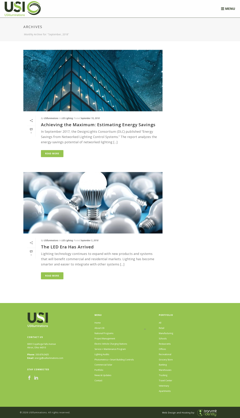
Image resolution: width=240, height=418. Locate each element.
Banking (163, 364)
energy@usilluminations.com (49, 358)
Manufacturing (166, 333)
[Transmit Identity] (206, 412)
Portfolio (99, 369)
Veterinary (164, 385)
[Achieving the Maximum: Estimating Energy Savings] (93, 80)
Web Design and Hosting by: (178, 412)
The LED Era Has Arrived (67, 247)
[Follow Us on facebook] (29, 378)
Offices (162, 349)
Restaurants (165, 343)
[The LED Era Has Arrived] (93, 202)
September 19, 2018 (90, 118)
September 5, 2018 (89, 240)
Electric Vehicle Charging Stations (111, 343)
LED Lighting (67, 118)
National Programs (104, 333)
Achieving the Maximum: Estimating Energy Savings (98, 124)
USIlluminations (51, 118)
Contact (98, 380)
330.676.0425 (42, 354)
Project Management (105, 338)
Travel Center (165, 380)
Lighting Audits (102, 354)
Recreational (165, 354)
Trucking (163, 375)
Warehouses (165, 369)
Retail (161, 328)
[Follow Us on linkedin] (36, 378)
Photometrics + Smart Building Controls (114, 359)
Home (98, 322)
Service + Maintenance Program (110, 349)
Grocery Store (166, 359)
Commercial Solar (103, 364)
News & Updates (103, 375)
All (160, 322)
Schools (163, 338)
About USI (99, 328)
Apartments (165, 391)
